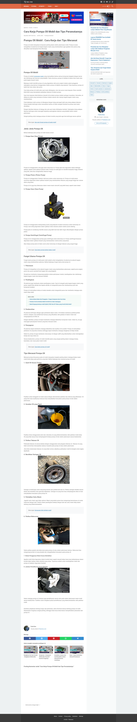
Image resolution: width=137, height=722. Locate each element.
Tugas (49, 6)
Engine (110, 83)
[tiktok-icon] (112, 2)
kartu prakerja (105, 91)
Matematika (97, 86)
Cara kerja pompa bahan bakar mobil (45, 250)
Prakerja (98, 91)
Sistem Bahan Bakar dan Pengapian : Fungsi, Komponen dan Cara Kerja (47, 299)
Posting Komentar (48, 35)
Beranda (26, 6)
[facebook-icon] (101, 2)
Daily (56, 6)
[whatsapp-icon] (109, 2)
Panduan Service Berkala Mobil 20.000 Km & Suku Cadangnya (45, 301)
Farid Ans (101, 115)
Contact (60, 716)
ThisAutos (70, 719)
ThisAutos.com (42, 629)
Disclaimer (74, 716)
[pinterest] (54, 638)
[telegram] (78, 638)
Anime (91, 89)
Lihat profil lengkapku (101, 123)
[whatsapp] (66, 638)
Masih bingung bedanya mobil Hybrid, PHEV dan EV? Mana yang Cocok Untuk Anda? (51, 304)
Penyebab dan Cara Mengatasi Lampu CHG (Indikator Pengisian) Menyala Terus (100, 48)
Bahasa (92, 91)
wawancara (107, 89)
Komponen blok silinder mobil (43, 510)
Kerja (103, 86)
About (55, 716)
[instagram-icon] (104, 2)
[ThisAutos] (29, 2)
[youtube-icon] (107, 2)
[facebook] (30, 638)
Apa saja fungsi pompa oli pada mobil (45, 122)
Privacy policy (67, 716)
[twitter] (42, 638)
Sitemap (81, 716)
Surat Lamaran (99, 89)
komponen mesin (39, 76)
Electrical (104, 83)
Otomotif (41, 6)
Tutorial (33, 6)
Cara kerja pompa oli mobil (42, 347)
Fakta (91, 94)
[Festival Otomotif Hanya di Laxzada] (54, 23)
